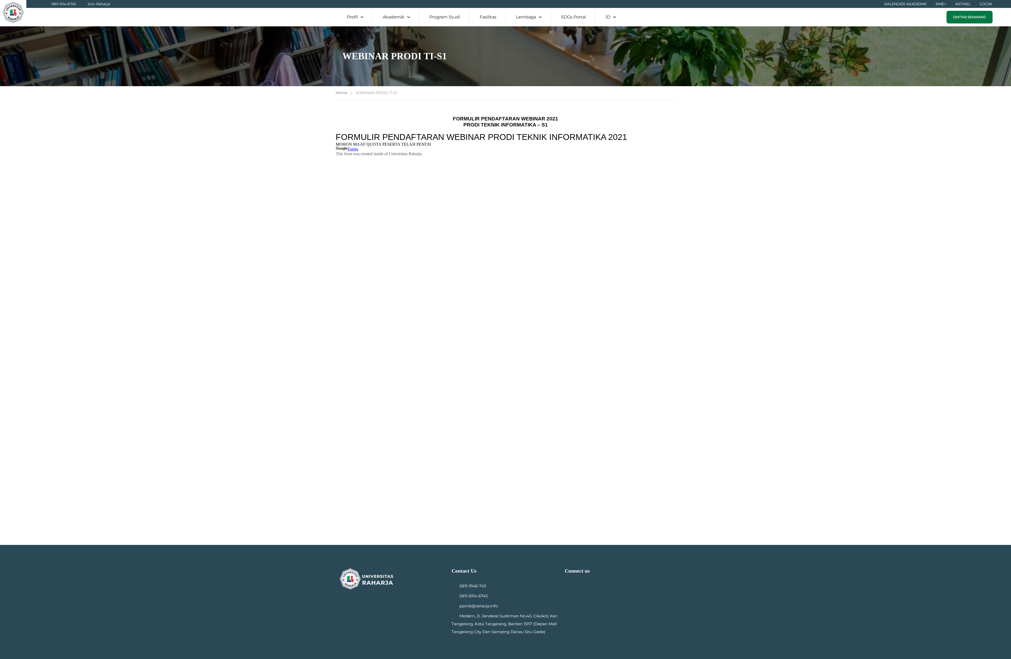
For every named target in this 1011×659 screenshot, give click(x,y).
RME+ (941, 4)
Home (341, 92)
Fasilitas (488, 16)
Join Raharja (98, 4)
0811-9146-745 (472, 585)
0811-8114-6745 (473, 595)
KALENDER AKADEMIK (905, 4)
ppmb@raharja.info (478, 605)
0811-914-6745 (63, 4)
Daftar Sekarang (969, 17)
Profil (352, 16)
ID (608, 16)
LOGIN (986, 4)
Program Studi (444, 16)
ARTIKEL (963, 4)
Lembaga (526, 16)
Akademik (393, 16)
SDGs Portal (573, 16)
